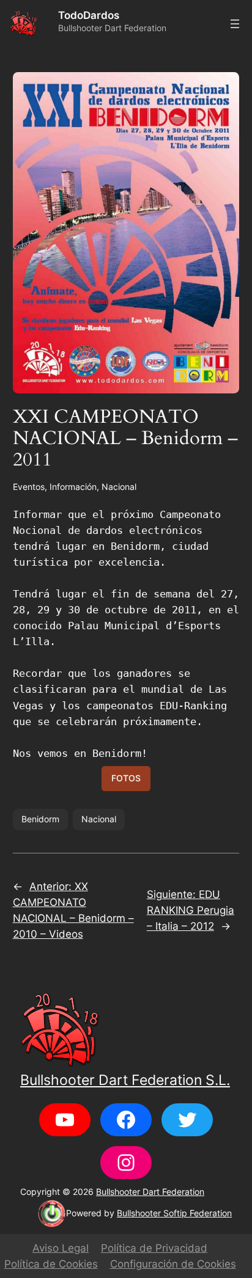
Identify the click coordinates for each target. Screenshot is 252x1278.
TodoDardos (88, 15)
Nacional (119, 486)
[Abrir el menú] (235, 23)
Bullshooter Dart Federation (150, 1191)
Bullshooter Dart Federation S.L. (125, 1080)
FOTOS (126, 778)
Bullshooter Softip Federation (174, 1213)
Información (73, 486)
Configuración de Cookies (173, 1264)
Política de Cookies (51, 1264)
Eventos (29, 486)
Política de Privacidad (154, 1248)
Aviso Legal (60, 1248)
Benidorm (40, 819)
